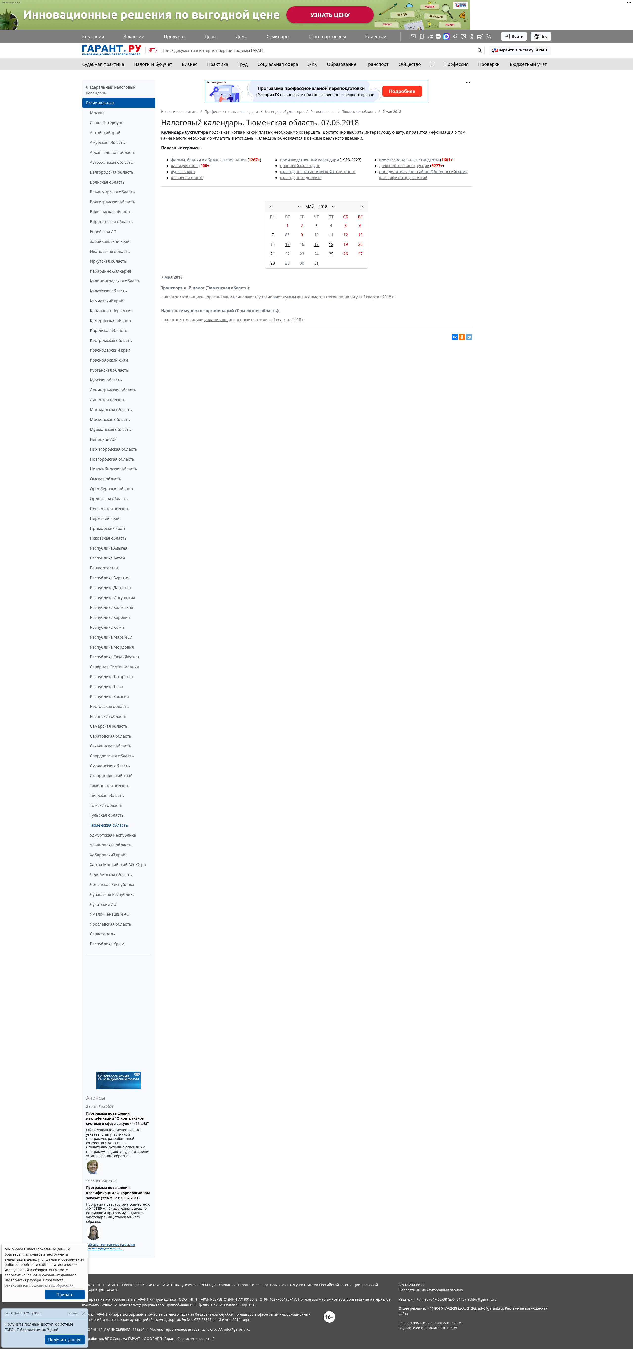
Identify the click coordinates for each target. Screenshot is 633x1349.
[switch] (153, 50)
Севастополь (102, 934)
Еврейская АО (103, 231)
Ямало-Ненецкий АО (110, 914)
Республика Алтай (107, 558)
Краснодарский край (110, 350)
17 (316, 244)
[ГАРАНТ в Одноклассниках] (472, 36)
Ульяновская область (111, 845)
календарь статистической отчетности (318, 171)
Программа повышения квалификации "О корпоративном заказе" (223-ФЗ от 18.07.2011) (118, 1192)
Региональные (100, 103)
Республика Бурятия (109, 578)
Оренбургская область (112, 488)
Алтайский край (105, 132)
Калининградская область (115, 281)
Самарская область (109, 726)
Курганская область (109, 370)
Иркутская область (108, 261)
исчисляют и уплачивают (257, 297)
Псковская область (108, 538)
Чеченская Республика (112, 884)
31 (316, 263)
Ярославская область (110, 924)
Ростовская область (109, 706)
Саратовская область (110, 736)
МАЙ (310, 206)
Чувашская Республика (112, 894)
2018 (322, 206)
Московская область (110, 419)
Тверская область (107, 795)
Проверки (489, 64)
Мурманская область (110, 429)
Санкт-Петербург (106, 122)
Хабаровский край (107, 855)
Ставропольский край (111, 775)
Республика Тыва (106, 686)
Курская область (106, 380)
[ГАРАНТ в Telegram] (455, 36)
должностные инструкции (404, 165)
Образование (341, 64)
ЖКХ (312, 64)
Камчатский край (106, 300)
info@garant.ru (236, 1329)
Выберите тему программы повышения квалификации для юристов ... (110, 1246)
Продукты (174, 36)
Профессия (456, 64)
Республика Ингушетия (112, 597)
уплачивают (216, 319)
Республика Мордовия (112, 647)
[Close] (83, 1313)
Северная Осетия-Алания (114, 667)
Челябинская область (111, 874)
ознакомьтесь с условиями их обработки (39, 1285)
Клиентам (375, 36)
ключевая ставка (187, 177)
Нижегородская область (113, 449)
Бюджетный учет (528, 64)
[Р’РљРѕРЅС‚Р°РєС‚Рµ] (455, 337)
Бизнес (189, 64)
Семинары (278, 36)
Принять (64, 1294)
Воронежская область (111, 221)
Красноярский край (109, 360)
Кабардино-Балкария (110, 271)
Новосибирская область (113, 469)
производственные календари (309, 160)
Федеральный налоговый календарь (111, 90)
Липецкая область (108, 399)
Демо (241, 36)
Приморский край (107, 528)
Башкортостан (104, 568)
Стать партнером (327, 36)
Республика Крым (107, 944)
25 (331, 253)
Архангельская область (113, 152)
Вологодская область (110, 211)
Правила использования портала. (227, 1304)
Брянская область (107, 182)
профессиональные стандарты (409, 160)
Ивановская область (110, 251)
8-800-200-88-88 (412, 1284)
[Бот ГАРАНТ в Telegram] (463, 36)
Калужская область (108, 291)
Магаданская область (111, 409)
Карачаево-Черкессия (111, 310)
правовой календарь (300, 165)
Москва (97, 113)
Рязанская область (108, 716)
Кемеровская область (111, 320)
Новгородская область (112, 459)
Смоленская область (110, 765)
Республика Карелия (110, 617)
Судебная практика (103, 64)
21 (273, 253)
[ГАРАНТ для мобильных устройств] (422, 36)
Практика (217, 64)
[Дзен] (438, 36)
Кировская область (108, 330)
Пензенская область (110, 508)
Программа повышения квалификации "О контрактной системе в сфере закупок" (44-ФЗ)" (117, 1118)
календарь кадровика (301, 177)
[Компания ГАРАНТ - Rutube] (480, 36)
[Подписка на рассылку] (413, 36)
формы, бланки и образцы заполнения (209, 160)
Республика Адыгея (108, 548)
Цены (211, 36)
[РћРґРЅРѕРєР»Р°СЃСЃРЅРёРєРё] (462, 337)
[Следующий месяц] (362, 206)
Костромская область (111, 340)
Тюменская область (109, 825)
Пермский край (105, 518)
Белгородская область (112, 172)
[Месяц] (299, 206)
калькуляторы (184, 165)
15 (287, 244)
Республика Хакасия (109, 696)
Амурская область (107, 142)
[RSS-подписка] (489, 36)
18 (331, 244)
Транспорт (377, 64)
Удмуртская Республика (113, 835)
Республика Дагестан (110, 587)
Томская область (106, 805)
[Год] (333, 206)
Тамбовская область (110, 785)
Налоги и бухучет (153, 64)
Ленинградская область (113, 390)
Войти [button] (517, 36)
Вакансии (134, 36)
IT (432, 64)
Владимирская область (112, 192)
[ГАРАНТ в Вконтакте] (430, 36)
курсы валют (183, 171)
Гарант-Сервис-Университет (188, 1338)
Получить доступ (64, 1339)
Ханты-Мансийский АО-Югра (118, 864)
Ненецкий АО (103, 439)
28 (273, 263)
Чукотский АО (103, 904)
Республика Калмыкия (111, 607)
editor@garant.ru (482, 1299)
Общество (410, 64)
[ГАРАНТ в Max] (446, 36)
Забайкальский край (110, 241)
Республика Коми (107, 627)
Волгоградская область (112, 202)
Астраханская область (111, 162)
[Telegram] (469, 337)
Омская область (105, 479)
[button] (520, 50)
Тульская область (107, 815)
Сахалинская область (110, 746)
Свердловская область (112, 756)
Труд (243, 64)
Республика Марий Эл (111, 637)
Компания (93, 36)
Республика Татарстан (111, 676)
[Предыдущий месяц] (270, 206)
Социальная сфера (277, 64)
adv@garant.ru (490, 1308)
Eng (544, 36)
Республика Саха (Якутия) (114, 657)
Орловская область (109, 498)
